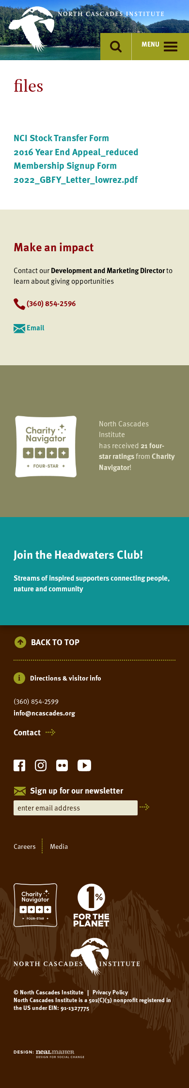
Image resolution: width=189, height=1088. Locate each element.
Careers (25, 846)
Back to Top (55, 642)
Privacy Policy (110, 992)
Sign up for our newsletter (76, 791)
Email (35, 327)
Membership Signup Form (65, 165)
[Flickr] (62, 768)
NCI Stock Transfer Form (61, 137)
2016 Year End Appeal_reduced (76, 152)
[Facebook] (19, 768)
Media (59, 846)
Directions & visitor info (65, 678)
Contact (27, 732)
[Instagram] (41, 768)
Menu (150, 44)
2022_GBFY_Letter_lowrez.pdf (76, 179)
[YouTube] (84, 768)
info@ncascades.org (44, 713)
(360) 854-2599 (36, 701)
